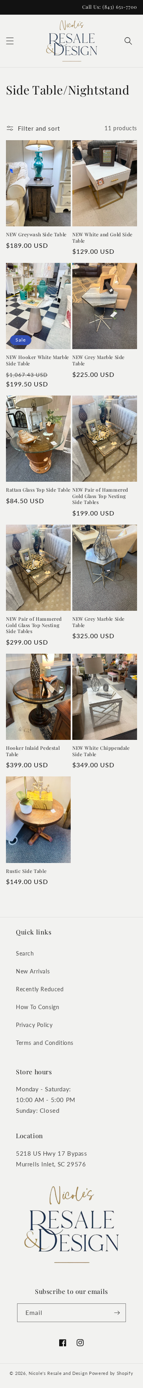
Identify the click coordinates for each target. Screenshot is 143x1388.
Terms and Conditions (44, 1042)
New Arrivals (33, 971)
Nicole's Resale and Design (58, 1373)
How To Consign (37, 1007)
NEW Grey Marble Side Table (98, 360)
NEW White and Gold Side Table (102, 238)
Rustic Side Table (26, 871)
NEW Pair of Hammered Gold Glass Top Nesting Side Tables (100, 496)
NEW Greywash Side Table (36, 234)
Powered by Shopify (111, 1373)
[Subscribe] (117, 1312)
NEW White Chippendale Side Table (101, 751)
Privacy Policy (34, 1024)
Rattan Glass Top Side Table (38, 490)
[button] (10, 41)
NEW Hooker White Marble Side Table (37, 360)
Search (25, 953)
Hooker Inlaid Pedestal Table (33, 751)
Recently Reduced (40, 989)
